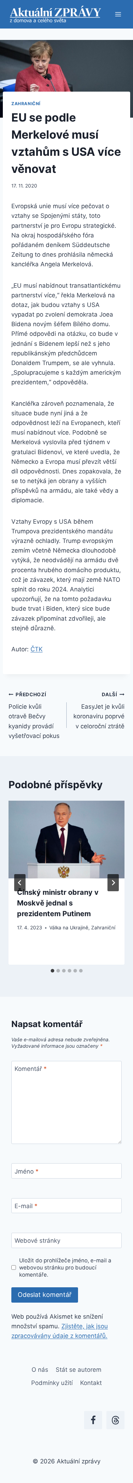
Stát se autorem (78, 1369)
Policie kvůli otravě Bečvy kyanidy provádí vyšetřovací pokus (34, 715)
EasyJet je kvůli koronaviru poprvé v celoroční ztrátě (98, 711)
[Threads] (115, 1420)
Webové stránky (37, 1240)
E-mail (26, 1206)
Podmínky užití (52, 1382)
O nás (40, 1369)
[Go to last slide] (20, 882)
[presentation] (66, 839)
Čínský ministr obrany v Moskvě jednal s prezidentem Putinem (58, 903)
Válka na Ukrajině (68, 927)
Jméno (27, 1171)
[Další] (113, 882)
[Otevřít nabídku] (117, 14)
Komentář (31, 1068)
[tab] (52, 971)
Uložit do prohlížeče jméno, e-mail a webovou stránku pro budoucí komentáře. (65, 1267)
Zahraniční (25, 103)
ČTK (37, 649)
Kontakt (91, 1382)
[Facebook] (93, 1420)
